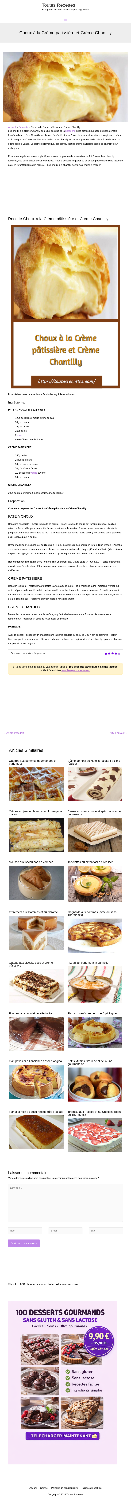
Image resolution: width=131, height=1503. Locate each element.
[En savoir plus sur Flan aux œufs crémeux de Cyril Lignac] (95, 1032)
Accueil (33, 1488)
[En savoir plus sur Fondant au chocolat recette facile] (36, 1033)
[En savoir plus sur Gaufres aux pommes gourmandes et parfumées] (36, 784)
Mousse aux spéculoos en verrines (31, 862)
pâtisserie (70, 131)
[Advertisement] (65, 193)
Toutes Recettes (58, 5)
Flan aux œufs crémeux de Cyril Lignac (93, 1013)
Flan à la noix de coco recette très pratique (36, 1111)
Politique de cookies (91, 1488)
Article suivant (118, 733)
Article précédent (14, 733)
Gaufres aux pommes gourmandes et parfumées (32, 762)
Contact (44, 1488)
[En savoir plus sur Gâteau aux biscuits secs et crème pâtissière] (36, 986)
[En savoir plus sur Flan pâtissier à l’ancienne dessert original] (36, 1081)
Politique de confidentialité (64, 1488)
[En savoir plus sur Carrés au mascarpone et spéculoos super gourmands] (95, 834)
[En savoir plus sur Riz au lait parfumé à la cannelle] (95, 984)
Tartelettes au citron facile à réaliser (90, 862)
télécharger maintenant (76, 670)
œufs (20, 435)
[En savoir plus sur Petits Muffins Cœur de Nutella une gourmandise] (95, 1084)
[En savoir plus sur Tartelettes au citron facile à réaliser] (95, 883)
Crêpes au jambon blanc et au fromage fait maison (36, 813)
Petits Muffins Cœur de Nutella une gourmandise (90, 1062)
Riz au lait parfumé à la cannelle (88, 962)
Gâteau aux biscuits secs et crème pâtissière (31, 964)
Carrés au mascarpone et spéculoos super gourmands (95, 813)
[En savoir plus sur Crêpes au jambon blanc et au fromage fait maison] (36, 834)
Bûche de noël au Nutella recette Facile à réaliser (94, 762)
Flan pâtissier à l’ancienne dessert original (35, 1061)
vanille (34, 473)
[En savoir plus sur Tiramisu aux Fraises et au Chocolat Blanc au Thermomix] (95, 1135)
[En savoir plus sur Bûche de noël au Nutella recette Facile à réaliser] (95, 784)
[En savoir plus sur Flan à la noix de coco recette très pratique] (36, 1132)
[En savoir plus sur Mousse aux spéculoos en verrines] (36, 882)
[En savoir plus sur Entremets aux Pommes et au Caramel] (36, 932)
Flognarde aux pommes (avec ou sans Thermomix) (92, 913)
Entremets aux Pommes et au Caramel (33, 912)
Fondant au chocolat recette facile (30, 1013)
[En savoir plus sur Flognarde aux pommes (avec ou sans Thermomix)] (95, 935)
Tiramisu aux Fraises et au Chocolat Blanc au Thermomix (94, 1113)
